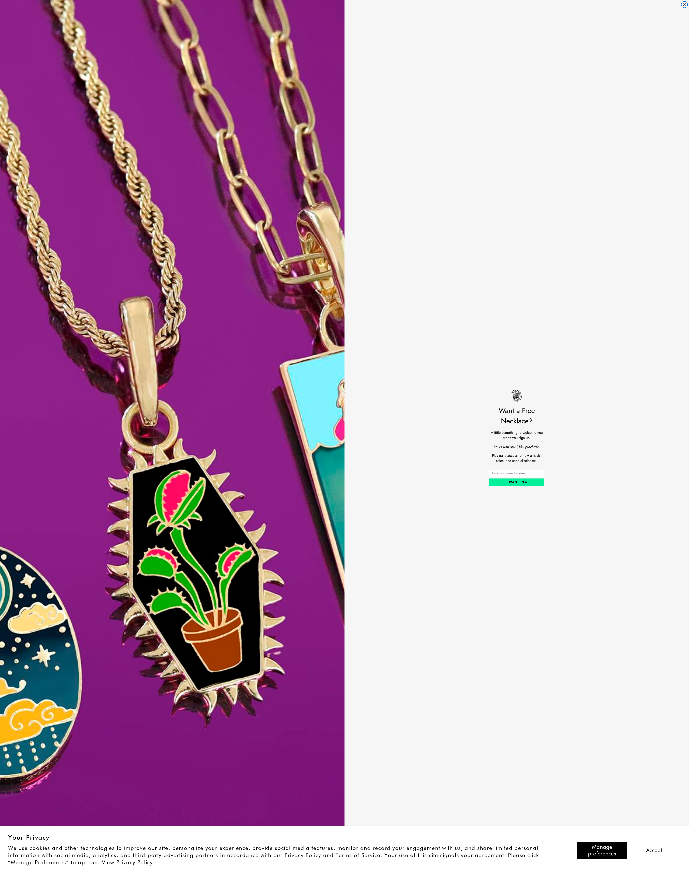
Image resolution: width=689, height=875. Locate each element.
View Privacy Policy (127, 862)
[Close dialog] (684, 4)
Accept (654, 850)
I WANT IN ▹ (517, 482)
